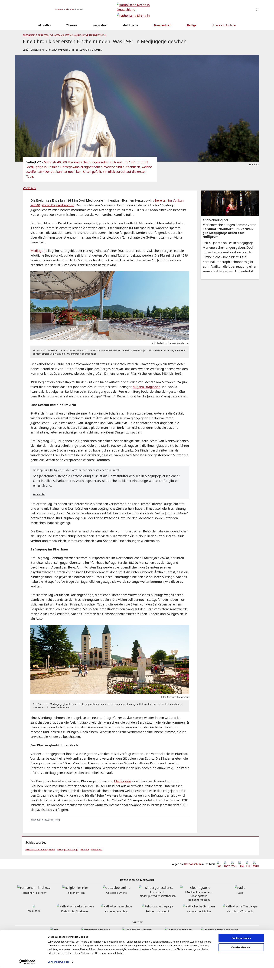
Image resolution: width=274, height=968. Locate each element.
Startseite (59, 9)
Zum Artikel (39, 494)
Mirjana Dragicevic (146, 387)
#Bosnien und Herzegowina (40, 849)
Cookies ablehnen (241, 947)
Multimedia (130, 25)
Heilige (191, 25)
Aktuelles (70, 9)
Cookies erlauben (241, 938)
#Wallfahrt (96, 849)
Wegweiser (100, 25)
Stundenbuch (162, 25)
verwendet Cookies (58, 961)
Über (224, 25)
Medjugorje (38, 251)
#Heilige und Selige (67, 849)
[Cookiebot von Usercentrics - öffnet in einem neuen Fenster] (27, 961)
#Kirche (85, 849)
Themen (71, 25)
